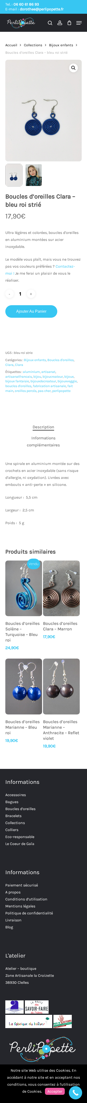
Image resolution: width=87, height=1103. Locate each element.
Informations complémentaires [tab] (43, 441)
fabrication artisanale (49, 386)
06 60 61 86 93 (26, 4)
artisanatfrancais (18, 377)
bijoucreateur (53, 377)
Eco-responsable (19, 836)
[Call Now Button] (75, 1092)
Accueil (11, 45)
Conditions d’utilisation (26, 899)
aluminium (31, 372)
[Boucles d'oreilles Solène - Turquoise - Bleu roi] (23, 588)
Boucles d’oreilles (20, 808)
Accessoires (15, 795)
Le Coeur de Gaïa (19, 843)
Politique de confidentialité (29, 913)
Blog (9, 927)
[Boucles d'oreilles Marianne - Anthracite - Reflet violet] (61, 686)
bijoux (69, 377)
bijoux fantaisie (17, 381)
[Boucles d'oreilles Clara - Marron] (61, 588)
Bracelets (13, 815)
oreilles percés (25, 391)
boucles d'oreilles (18, 386)
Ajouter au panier (31, 311)
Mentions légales (20, 906)
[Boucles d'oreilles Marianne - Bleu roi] (23, 686)
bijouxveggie (67, 381)
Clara (9, 365)
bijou (37, 377)
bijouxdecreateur (43, 381)
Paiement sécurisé (21, 885)
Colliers (11, 829)
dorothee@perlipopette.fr (42, 9)
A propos (13, 892)
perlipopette (61, 391)
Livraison (13, 920)
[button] (79, 22)
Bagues (11, 801)
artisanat (48, 372)
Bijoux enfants (61, 45)
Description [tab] (43, 426)
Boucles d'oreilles (60, 360)
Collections (33, 45)
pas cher (44, 391)
